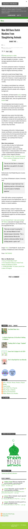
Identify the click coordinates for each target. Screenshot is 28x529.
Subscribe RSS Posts (8, 514)
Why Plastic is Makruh (9, 390)
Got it (19, 15)
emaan (6, 488)
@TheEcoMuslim (15, 525)
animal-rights (5, 47)
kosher (3, 100)
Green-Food (8, 48)
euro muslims (17, 47)
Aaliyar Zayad (8, 481)
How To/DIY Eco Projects (10, 388)
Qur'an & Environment (9, 391)
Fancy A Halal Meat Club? (10, 261)
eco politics (11, 47)
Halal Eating (6, 386)
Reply (4, 45)
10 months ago (9, 485)
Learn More (11, 15)
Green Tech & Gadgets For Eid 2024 (16, 351)
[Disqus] (14, 299)
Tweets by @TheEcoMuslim (9, 473)
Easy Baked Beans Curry (13, 329)
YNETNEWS (8, 253)
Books (5, 384)
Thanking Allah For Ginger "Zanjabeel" (17, 343)
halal (19, 94)
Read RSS (5, 515)
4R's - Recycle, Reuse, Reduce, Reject (14, 382)
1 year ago (16, 492)
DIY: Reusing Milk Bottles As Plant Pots (11, 498)
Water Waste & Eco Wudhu (10, 393)
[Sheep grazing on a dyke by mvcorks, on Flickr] (9, 56)
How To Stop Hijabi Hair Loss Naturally (17, 360)
